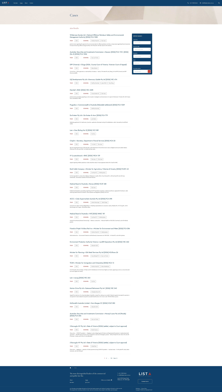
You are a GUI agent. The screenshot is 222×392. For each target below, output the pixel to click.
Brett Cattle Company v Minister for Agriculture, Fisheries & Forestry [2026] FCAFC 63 (99, 169)
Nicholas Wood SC (95, 40)
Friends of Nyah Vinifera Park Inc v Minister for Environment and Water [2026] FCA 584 (100, 228)
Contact (31, 3)
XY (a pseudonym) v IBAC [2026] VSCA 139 (85, 155)
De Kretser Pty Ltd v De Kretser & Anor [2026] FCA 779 (89, 115)
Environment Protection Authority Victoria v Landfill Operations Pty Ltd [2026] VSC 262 (99, 242)
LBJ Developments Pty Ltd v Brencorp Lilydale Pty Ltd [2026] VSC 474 (93, 79)
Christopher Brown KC (95, 292)
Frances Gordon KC (95, 93)
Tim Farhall (93, 144)
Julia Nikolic (93, 119)
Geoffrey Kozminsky (95, 83)
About (26, 3)
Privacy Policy (144, 388)
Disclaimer (138, 388)
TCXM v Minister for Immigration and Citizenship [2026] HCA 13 (92, 263)
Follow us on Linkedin (106, 380)
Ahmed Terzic (94, 346)
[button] (77, 41)
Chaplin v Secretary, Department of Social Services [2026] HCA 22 (92, 141)
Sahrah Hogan (104, 202)
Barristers (16, 3)
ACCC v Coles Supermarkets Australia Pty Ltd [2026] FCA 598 (91, 199)
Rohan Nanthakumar (105, 266)
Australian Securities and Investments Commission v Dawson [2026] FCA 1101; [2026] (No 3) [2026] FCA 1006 (99, 53)
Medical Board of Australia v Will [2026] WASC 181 (87, 213)
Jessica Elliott (104, 83)
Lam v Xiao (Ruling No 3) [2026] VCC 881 (84, 130)
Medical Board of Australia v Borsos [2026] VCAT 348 (88, 184)
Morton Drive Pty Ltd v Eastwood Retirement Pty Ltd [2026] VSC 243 (93, 288)
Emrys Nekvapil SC (95, 256)
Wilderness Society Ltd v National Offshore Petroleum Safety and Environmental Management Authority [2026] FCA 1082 (97, 36)
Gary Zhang (111, 83)
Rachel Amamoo (94, 329)
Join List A (87, 382)
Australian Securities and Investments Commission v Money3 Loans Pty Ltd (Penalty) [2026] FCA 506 (98, 314)
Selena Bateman (94, 68)
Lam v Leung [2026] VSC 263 (80, 278)
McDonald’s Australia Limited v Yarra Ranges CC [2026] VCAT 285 (92, 303)
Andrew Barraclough (95, 202)
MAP (128, 379)
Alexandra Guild (94, 245)
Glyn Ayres (103, 40)
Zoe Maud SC (94, 172)
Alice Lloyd (100, 159)
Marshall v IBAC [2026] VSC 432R (81, 90)
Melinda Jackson (102, 172)
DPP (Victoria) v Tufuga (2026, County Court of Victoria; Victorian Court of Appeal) (98, 64)
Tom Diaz (93, 133)
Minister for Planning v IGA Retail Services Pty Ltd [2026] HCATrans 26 (94, 252)
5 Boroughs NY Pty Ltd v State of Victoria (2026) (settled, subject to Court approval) (98, 326)
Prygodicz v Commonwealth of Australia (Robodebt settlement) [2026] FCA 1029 (97, 105)
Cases (21, 3)
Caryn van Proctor (94, 57)
